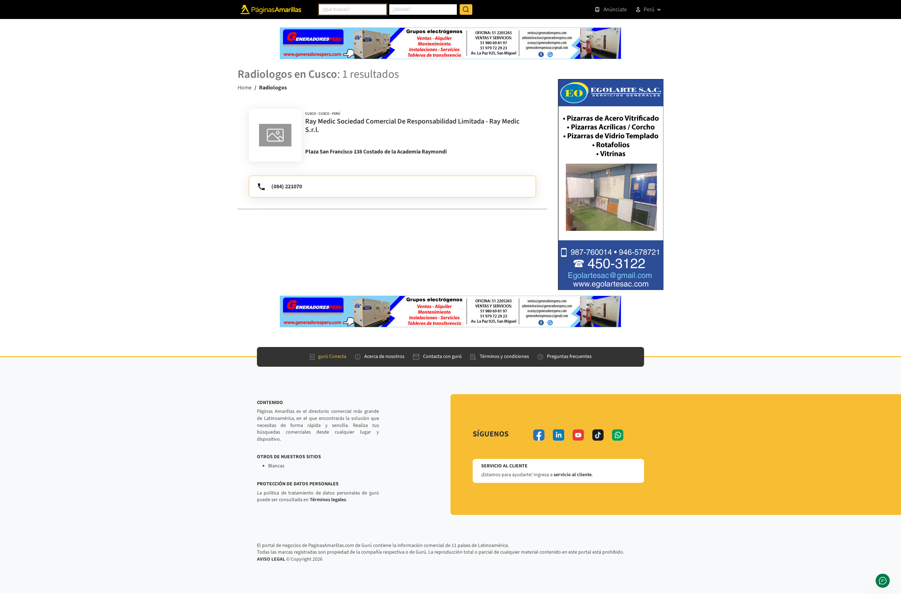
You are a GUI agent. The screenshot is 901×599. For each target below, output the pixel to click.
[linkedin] (558, 435)
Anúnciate (615, 9)
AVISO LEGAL (271, 559)
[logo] (275, 135)
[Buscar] (466, 9)
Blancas (276, 465)
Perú (649, 9)
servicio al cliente (573, 474)
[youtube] (578, 435)
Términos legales (328, 499)
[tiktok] (598, 435)
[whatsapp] (617, 435)
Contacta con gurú (442, 356)
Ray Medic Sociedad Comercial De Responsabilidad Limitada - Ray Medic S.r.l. (412, 125)
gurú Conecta (332, 356)
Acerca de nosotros (384, 356)
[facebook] (538, 435)
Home (245, 88)
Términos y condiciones (504, 356)
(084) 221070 (286, 186)
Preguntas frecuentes (569, 356)
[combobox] (352, 9)
